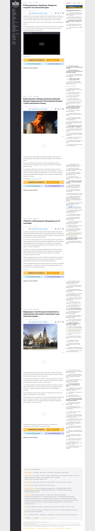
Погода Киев (69, 482)
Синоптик (64, 482)
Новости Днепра (50, 472)
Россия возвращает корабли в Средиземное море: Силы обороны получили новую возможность (73, 282)
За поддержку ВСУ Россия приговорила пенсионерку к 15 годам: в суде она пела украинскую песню (73, 165)
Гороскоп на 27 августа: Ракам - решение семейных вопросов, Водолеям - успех (74, 337)
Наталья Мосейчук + (36, 469)
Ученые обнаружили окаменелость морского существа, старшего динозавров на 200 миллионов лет (74, 13)
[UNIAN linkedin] (46, 518)
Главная (13, 9)
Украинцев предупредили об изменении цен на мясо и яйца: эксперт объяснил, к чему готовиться (74, 234)
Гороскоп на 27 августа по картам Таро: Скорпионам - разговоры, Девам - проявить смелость (74, 286)
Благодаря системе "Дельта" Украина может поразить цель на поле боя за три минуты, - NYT (74, 89)
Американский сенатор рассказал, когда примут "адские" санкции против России (74, 21)
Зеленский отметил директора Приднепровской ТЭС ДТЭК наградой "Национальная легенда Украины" (73, 186)
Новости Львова (65, 472)
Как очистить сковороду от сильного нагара (33, 501)
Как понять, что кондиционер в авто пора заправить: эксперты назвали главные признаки (74, 431)
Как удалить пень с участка (30, 503)
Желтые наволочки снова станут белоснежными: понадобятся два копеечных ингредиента (73, 312)
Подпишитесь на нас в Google (39, 13)
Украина (13, 11)
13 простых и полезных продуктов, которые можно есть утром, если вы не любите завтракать (74, 298)
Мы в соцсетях (68, 528)
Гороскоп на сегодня (42, 485)
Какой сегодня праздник (30, 488)
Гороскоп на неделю (33, 485)
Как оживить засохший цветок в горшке (49, 496)
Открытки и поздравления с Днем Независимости (45, 488)
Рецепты (28, 506)
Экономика (14, 14)
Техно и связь (15, 22)
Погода (13, 31)
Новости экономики (29, 475)
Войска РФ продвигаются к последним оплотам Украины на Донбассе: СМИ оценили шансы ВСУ (74, 71)
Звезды (50, 506)
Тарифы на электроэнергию (30, 477)
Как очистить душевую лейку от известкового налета (52, 501)
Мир (13, 15)
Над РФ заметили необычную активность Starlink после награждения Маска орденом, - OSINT (73, 173)
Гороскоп (27, 485)
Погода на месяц (58, 482)
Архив (13, 41)
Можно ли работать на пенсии (48, 477)
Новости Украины (28, 472)
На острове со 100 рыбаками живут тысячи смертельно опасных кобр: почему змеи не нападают (74, 75)
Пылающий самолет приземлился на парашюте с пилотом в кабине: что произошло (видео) (74, 203)
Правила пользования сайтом (29, 528)
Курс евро (42, 475)
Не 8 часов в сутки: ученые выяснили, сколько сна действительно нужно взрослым (73, 190)
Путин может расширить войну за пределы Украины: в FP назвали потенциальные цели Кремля (73, 380)
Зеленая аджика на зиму (34, 514)
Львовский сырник (43, 514)
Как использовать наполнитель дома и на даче (33, 498)
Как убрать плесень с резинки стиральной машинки (56, 494)
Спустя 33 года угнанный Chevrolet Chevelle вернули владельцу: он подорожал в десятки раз (74, 134)
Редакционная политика (59, 528)
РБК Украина (26, 269)
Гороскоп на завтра (50, 485)
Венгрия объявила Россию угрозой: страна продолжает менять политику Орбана (74, 103)
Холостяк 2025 (55, 506)
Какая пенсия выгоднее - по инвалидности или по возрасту (62, 475)
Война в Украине (28, 469)
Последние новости (73, 10)
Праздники (33, 506)
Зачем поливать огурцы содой (36, 509)
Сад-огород (27, 509)
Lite (25, 506)
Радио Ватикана (26, 56)
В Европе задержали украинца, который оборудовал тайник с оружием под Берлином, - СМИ (74, 290)
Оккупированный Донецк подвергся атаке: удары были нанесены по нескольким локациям (74, 211)
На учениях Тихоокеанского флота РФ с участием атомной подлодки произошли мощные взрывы (74, 222)
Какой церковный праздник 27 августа (48, 490)
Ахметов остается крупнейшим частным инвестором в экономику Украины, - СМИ (73, 403)
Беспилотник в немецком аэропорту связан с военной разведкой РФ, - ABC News (74, 67)
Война (13, 10)
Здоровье (14, 27)
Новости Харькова (57, 472)
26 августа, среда (71, 86)
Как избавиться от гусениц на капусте (50, 509)
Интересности (15, 30)
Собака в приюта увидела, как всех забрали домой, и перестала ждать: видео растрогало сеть (74, 122)
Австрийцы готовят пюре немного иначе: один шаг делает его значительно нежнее (73, 427)
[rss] (54, 518)
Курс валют (47, 475)
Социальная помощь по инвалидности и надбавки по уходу (36, 479)
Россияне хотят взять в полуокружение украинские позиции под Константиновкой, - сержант (74, 238)
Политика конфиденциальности (42, 528)
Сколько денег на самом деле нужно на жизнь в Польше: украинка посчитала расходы (74, 130)
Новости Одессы (43, 472)
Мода (73, 506)
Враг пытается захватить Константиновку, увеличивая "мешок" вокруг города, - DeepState (73, 323)
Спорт (13, 19)
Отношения (45, 506)
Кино (60, 506)
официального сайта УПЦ (36, 178)
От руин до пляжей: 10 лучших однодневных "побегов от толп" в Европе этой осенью (73, 435)
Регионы (14, 18)
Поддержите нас (74, 6)
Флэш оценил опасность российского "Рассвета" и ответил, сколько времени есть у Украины (74, 442)
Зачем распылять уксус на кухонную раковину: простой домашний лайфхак (73, 177)
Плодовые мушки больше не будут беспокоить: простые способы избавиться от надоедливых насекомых (74, 415)
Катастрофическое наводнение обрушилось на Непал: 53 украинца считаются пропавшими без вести (73, 107)
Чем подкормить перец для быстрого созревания (68, 509)
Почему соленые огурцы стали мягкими (70, 500)
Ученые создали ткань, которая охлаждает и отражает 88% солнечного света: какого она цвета (73, 118)
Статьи (13, 35)
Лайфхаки (27, 494)
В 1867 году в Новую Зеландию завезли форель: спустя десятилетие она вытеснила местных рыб (73, 82)
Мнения (13, 37)
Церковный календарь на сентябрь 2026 (32, 490)
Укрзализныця (57, 477)
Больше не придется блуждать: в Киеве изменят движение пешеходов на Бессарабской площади (73, 316)
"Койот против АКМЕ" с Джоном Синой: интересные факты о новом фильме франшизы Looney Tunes (74, 371)
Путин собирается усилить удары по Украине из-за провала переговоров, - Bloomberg (74, 181)
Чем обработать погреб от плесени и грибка (51, 498)
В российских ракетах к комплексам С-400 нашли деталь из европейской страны (74, 141)
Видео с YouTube (15, 33)
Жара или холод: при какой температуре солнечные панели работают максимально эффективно (74, 169)
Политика (14, 13)
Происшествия (15, 26)
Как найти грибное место (68, 501)
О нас (51, 528)
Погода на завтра (36, 482)
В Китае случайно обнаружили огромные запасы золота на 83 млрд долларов (73, 344)
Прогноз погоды (28, 482)
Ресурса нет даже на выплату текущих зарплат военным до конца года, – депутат (74, 114)
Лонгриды (14, 39)
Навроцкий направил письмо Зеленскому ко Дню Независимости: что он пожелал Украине (74, 407)
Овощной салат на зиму (60, 514)
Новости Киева (36, 472)
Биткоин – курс (77, 475)
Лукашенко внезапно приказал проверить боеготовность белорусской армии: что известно (73, 423)
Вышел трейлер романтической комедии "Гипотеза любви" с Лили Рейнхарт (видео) (74, 242)
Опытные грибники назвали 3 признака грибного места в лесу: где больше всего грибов (73, 218)
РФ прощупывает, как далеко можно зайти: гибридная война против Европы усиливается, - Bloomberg (74, 389)
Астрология (68, 506)
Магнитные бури (43, 482)
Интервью (14, 36)
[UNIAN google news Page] (48, 518)
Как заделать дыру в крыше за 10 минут (68, 498)
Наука (13, 21)
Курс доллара (37, 475)
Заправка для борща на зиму (71, 514)
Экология (14, 17)
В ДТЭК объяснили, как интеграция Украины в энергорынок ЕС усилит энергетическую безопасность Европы (74, 294)
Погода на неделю (50, 482)
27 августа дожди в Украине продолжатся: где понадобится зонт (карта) (73, 384)
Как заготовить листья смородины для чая (33, 496)
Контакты (14, 43)
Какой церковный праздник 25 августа (32, 491)
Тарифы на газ (39, 477)
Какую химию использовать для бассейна (32, 500)
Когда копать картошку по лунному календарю (33, 511)
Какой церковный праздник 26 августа (63, 488)
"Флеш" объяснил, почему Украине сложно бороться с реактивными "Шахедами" (74, 447)
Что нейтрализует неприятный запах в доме (66, 496)
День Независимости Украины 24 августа (65, 490)
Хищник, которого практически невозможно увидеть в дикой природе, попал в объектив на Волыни (73, 229)
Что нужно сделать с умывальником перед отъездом (51, 500)
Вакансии (14, 42)
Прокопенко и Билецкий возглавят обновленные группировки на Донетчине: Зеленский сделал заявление (74, 399)
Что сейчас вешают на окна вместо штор (37, 494)
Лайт (13, 23)
